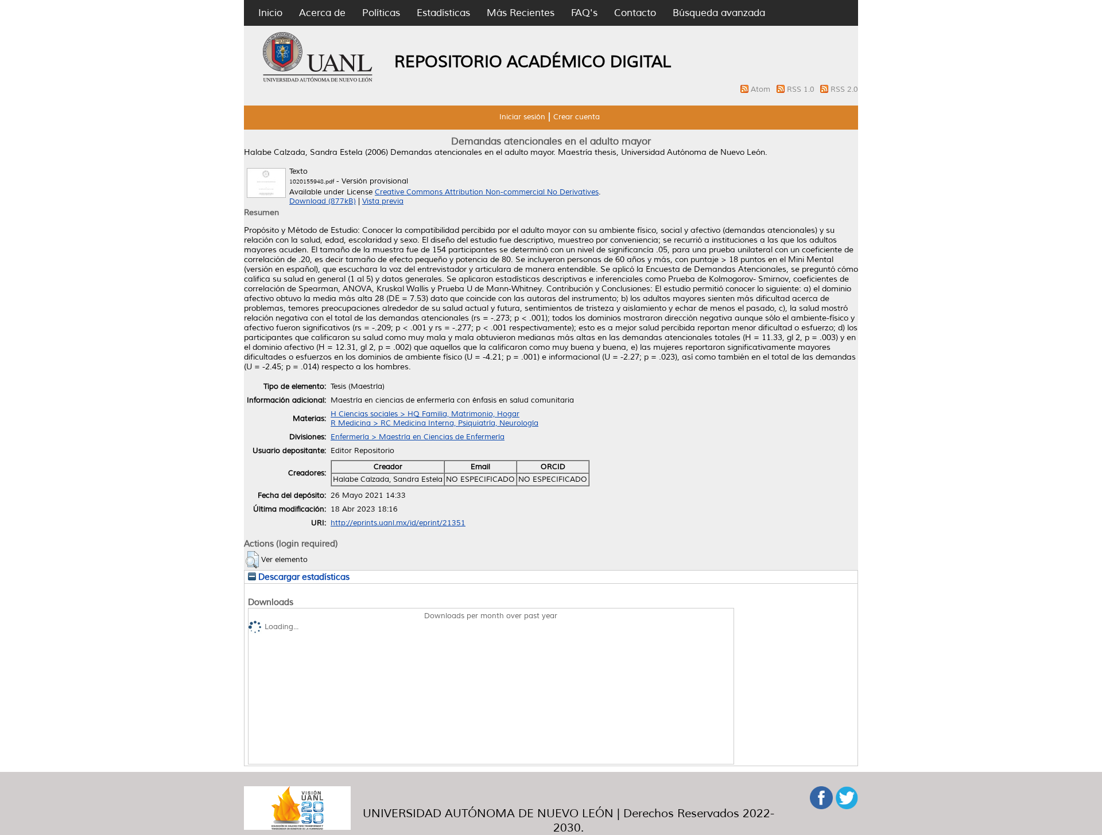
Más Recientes (520, 13)
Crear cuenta (576, 117)
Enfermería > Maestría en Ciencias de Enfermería (418, 437)
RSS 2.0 (844, 89)
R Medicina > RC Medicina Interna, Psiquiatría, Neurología (434, 423)
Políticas (381, 13)
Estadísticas (443, 13)
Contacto (635, 13)
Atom (762, 89)
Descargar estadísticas (303, 577)
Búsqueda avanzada (719, 13)
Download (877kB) (322, 201)
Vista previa (382, 201)
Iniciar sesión (522, 117)
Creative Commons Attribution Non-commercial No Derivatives (487, 192)
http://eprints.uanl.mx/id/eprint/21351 (398, 523)
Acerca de (322, 13)
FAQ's (584, 13)
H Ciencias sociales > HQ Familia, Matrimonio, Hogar (425, 414)
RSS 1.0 (802, 89)
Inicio (270, 13)
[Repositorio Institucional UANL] (318, 80)
